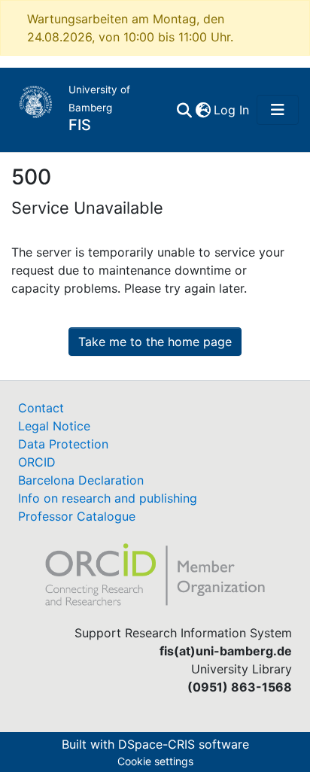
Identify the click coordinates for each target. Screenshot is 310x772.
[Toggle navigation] (278, 110)
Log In (232, 109)
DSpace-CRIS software (183, 744)
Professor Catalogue (76, 516)
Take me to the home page (155, 341)
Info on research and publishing (107, 498)
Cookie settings (155, 761)
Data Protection (63, 443)
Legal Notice (54, 425)
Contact (41, 407)
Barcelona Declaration (81, 480)
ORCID (37, 462)
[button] (202, 110)
